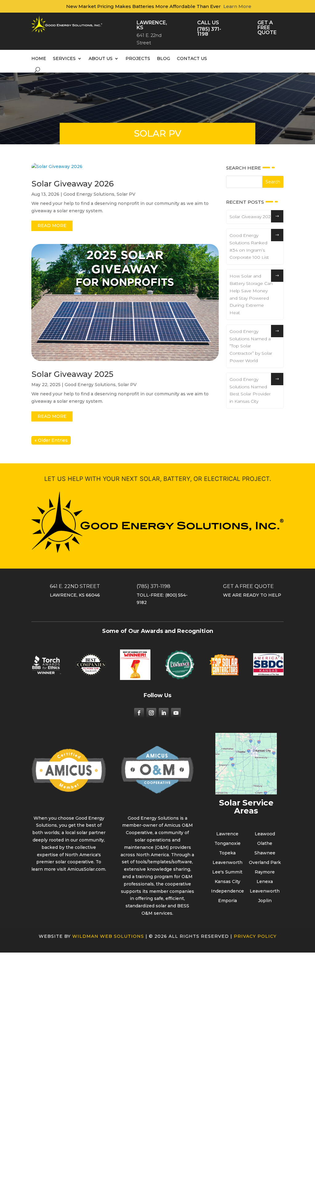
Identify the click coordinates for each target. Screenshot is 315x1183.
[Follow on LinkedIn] (164, 713)
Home (38, 58)
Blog (163, 58)
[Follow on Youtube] (176, 713)
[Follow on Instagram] (151, 713)
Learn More (237, 6)
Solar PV (126, 194)
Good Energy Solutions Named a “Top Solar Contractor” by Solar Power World (250, 346)
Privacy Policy (255, 936)
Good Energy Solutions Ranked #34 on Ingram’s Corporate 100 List (249, 246)
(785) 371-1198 (209, 31)
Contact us (192, 58)
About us (101, 58)
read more (52, 225)
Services (64, 58)
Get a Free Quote (267, 27)
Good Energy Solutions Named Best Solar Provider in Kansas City (250, 390)
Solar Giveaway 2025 (72, 374)
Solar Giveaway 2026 (72, 184)
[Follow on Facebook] (139, 713)
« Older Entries (51, 440)
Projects (138, 58)
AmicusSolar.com (86, 869)
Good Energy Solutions (88, 194)
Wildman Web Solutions (108, 936)
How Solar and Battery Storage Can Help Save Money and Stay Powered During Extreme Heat (251, 294)
